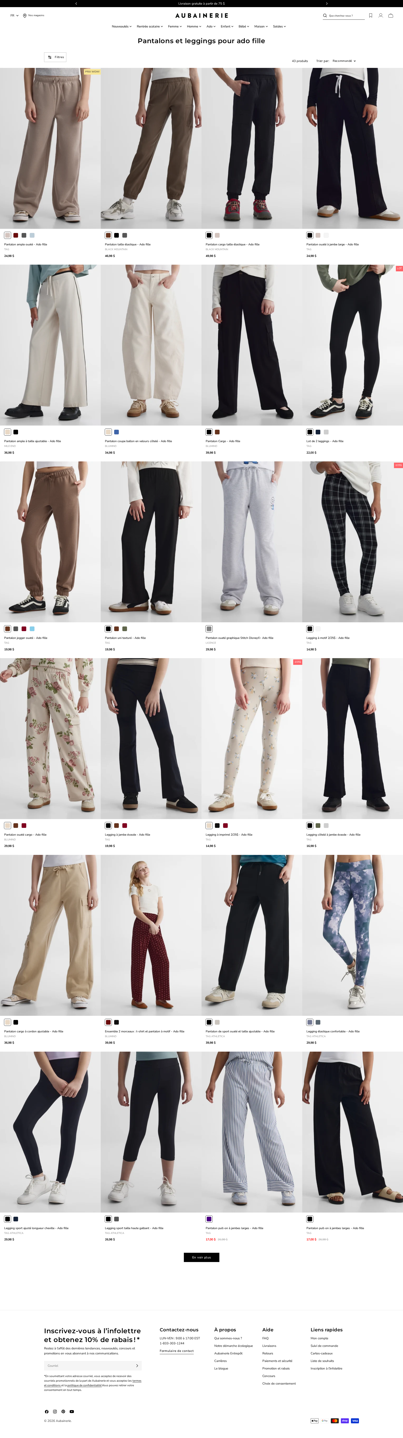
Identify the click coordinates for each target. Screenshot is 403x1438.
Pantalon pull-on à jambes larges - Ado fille (234, 1228)
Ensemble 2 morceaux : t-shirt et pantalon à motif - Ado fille (144, 1031)
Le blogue (221, 1368)
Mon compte (319, 1338)
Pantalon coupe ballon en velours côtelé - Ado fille (138, 441)
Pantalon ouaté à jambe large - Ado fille (332, 244)
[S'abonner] (137, 1366)
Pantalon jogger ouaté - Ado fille (25, 638)
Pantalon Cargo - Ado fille (223, 441)
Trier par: (322, 61)
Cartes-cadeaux (322, 1353)
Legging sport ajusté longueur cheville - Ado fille (36, 1228)
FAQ (265, 1338)
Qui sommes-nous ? (228, 1338)
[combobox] (347, 15)
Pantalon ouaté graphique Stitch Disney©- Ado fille (239, 638)
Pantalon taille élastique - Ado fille (127, 244)
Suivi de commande (324, 1346)
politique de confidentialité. (84, 1385)
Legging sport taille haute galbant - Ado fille (134, 1228)
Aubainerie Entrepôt (228, 1353)
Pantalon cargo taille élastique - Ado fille (232, 244)
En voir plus (201, 1257)
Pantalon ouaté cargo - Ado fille (25, 835)
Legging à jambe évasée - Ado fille (127, 835)
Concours (268, 1376)
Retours (267, 1353)
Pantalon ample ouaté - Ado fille (25, 244)
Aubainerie (63, 1421)
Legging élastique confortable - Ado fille (333, 1031)
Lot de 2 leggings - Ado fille (324, 441)
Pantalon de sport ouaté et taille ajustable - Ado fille (240, 1031)
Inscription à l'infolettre (326, 1368)
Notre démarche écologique (233, 1346)
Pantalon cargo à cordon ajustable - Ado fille (33, 1031)
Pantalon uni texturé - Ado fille (125, 638)
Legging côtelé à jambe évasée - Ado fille (333, 835)
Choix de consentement (279, 1383)
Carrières (220, 1361)
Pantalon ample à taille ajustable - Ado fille (32, 441)
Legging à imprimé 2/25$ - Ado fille (229, 835)
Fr (12, 15)
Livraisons (269, 1346)
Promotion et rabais (276, 1368)
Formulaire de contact (177, 1351)
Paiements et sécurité (277, 1361)
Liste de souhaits (322, 1361)
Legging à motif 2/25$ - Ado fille (327, 638)
